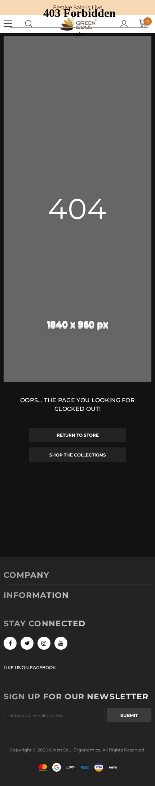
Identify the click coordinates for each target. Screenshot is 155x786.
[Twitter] (27, 643)
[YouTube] (60, 643)
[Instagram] (43, 643)
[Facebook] (10, 643)
